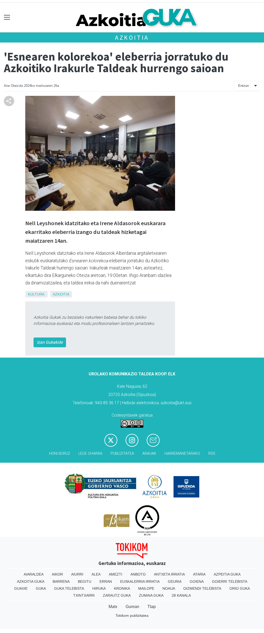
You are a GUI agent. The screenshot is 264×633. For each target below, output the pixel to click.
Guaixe (21, 588)
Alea (96, 574)
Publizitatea (122, 453)
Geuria (175, 581)
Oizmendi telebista (202, 588)
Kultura (36, 294)
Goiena (197, 581)
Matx (113, 606)
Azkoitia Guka (30, 581)
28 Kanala (181, 595)
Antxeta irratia (169, 574)
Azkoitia (132, 37)
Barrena (61, 581)
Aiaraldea (34, 574)
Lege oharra (90, 453)
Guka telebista (69, 588)
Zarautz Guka (117, 595)
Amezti (115, 574)
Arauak (149, 453)
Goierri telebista (229, 581)
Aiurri (77, 574)
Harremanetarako (182, 453)
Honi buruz (59, 453)
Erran (106, 581)
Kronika (122, 588)
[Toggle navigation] (7, 17)
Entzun (243, 86)
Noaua (168, 588)
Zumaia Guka (151, 595)
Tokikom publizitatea (132, 615)
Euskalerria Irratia (140, 581)
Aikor (57, 574)
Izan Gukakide (50, 342)
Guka (41, 588)
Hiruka (99, 588)
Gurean (132, 606)
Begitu (84, 581)
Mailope (146, 588)
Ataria (199, 574)
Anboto (138, 574)
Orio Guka (239, 588)
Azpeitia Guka (227, 574)
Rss (211, 453)
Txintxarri (84, 595)
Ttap (151, 606)
